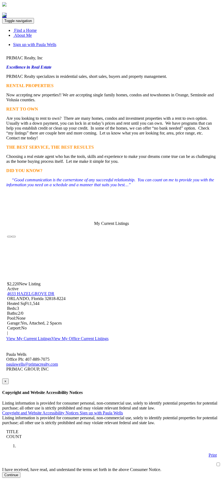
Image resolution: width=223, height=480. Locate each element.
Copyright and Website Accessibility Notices (41, 413)
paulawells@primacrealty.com (32, 364)
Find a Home (25, 30)
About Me (22, 35)
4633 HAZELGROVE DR (30, 293)
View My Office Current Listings (80, 338)
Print (213, 455)
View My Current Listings (28, 338)
